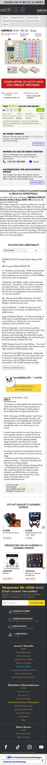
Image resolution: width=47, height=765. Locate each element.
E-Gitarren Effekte (32, 17)
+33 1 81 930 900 (26, 628)
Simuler (40, 109)
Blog (23, 720)
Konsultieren (37, 182)
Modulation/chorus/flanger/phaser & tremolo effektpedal (21, 21)
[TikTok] (18, 747)
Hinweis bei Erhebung (14, 761)
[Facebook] (6, 747)
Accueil (5, 17)
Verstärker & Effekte (17, 17)
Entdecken (38, 144)
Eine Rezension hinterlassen (23, 388)
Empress (5, 24)
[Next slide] (43, 527)
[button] (12, 70)
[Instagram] (29, 747)
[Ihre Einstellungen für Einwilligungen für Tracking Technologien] (42, 760)
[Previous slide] (3, 527)
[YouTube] (41, 747)
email (36, 161)
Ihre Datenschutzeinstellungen (26, 757)
